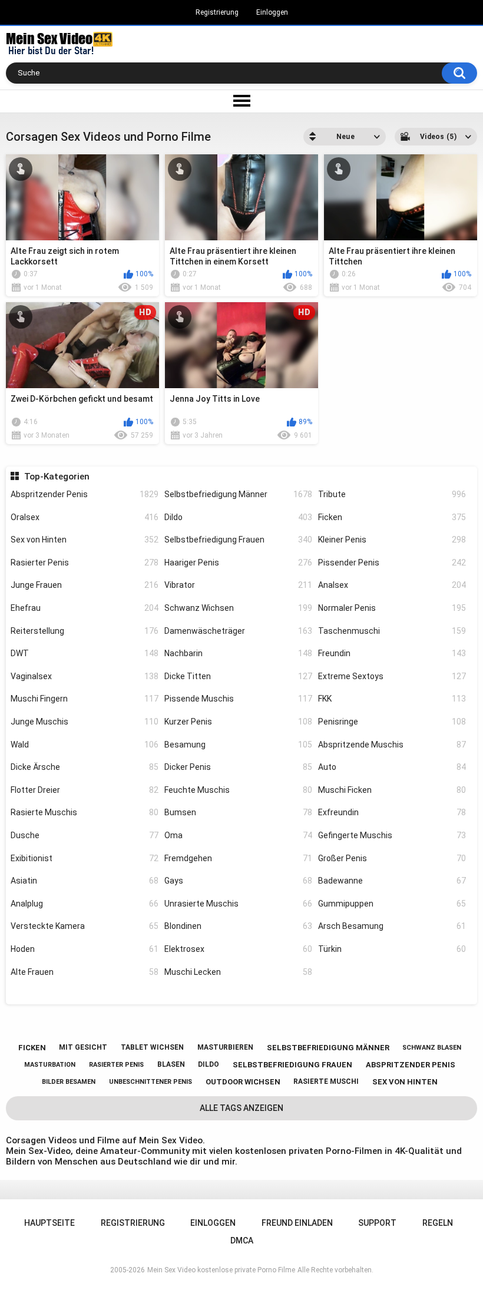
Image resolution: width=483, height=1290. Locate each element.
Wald (84, 744)
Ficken (392, 517)
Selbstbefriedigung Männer (238, 494)
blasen (171, 1064)
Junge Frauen (84, 585)
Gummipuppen (392, 903)
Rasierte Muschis (84, 812)
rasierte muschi (326, 1081)
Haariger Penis (238, 562)
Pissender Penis (392, 562)
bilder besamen (68, 1082)
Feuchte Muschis (238, 790)
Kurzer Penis (238, 721)
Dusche (84, 835)
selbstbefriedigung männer (328, 1047)
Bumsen (238, 812)
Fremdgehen (238, 858)
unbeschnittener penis (150, 1082)
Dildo (238, 517)
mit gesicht (83, 1047)
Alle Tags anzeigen (241, 1108)
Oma (238, 835)
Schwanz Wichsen (238, 608)
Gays (238, 880)
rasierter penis (116, 1065)
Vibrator (238, 585)
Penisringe (392, 721)
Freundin (392, 653)
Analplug (84, 903)
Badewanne (392, 880)
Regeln (437, 1223)
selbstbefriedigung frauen (292, 1064)
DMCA (241, 1240)
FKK (392, 698)
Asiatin (84, 880)
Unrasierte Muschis (238, 903)
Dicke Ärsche (84, 767)
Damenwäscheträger (238, 631)
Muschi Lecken (238, 972)
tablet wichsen (152, 1047)
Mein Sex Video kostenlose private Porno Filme (221, 1270)
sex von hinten (405, 1081)
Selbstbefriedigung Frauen (238, 539)
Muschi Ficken (392, 790)
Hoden (84, 949)
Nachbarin (238, 653)
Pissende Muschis (238, 698)
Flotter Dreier (84, 790)
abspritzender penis (410, 1064)
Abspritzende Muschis (392, 744)
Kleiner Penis (392, 539)
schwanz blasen (431, 1047)
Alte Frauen (84, 972)
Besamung (238, 744)
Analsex (392, 585)
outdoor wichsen (243, 1081)
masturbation (49, 1065)
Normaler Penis (392, 608)
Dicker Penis (238, 767)
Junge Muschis (84, 721)
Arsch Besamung (392, 926)
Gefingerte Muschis (392, 835)
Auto (392, 767)
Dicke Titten (238, 676)
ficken (32, 1047)
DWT (84, 653)
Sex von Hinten (84, 539)
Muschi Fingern (84, 698)
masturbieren (225, 1047)
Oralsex (84, 517)
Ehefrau (84, 608)
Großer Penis (392, 858)
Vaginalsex (84, 676)
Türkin (392, 949)
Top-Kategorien (56, 476)
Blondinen (238, 926)
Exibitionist (84, 858)
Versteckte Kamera (84, 926)
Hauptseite (49, 1223)
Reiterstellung (84, 631)
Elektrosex (238, 949)
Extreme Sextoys (392, 676)
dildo (208, 1064)
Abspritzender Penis (84, 494)
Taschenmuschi (392, 631)
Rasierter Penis (84, 562)
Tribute (392, 494)
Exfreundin (392, 812)
